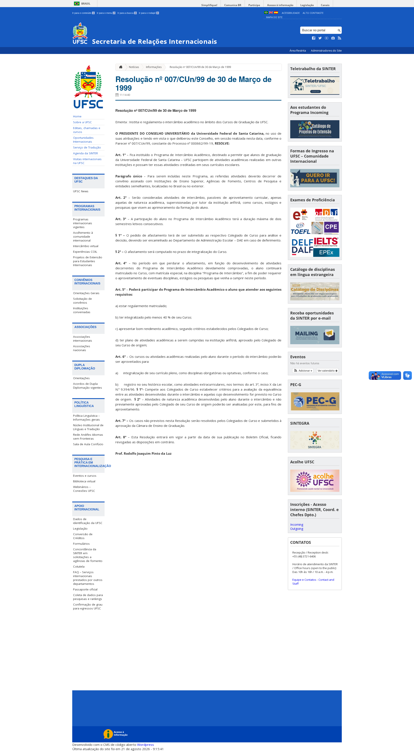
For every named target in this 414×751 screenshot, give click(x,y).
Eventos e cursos (84, 476)
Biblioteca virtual (84, 481)
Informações (154, 67)
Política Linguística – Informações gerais (86, 417)
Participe (254, 5)
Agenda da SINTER (85, 153)
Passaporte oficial (85, 589)
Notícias (134, 67)
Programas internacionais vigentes (82, 223)
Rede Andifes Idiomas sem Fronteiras (88, 436)
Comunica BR (232, 5)
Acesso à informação (280, 5)
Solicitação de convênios (82, 301)
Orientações (81, 378)
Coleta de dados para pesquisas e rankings (88, 597)
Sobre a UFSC (82, 122)
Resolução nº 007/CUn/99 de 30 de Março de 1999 (200, 67)
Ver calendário (326, 370)
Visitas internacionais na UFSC (87, 161)
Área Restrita (298, 50)
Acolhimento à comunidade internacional (83, 236)
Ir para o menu (106, 13)
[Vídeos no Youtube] (326, 38)
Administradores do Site (326, 50)
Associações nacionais (81, 348)
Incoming (296, 524)
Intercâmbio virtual (85, 246)
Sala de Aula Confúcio (88, 444)
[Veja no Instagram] (333, 38)
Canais (325, 5)
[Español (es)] (276, 12)
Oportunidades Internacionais (83, 140)
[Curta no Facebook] (313, 38)
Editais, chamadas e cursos (86, 130)
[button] (302, 370)
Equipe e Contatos (304, 580)
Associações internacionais (82, 338)
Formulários (81, 544)
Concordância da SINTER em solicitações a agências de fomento (87, 555)
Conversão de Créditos (83, 536)
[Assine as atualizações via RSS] (339, 38)
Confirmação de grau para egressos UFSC (87, 606)
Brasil (85, 3)
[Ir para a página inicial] (120, 67)
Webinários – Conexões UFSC (84, 489)
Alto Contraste (313, 12)
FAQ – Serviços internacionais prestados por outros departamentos (87, 578)
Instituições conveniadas (81, 310)
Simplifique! (209, 5)
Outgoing (296, 529)
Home (77, 116)
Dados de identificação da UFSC (87, 521)
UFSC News (80, 191)
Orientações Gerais (86, 293)
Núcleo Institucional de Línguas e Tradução (88, 427)
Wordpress (145, 744)
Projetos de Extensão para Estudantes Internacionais (87, 261)
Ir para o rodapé (148, 13)
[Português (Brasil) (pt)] (266, 12)
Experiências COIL (85, 252)
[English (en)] (271, 12)
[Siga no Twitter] (320, 38)
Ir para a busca (127, 13)
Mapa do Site (274, 17)
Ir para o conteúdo (83, 13)
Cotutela (79, 566)
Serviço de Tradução (87, 147)
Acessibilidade (291, 12)
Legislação (307, 5)
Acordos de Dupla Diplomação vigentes (87, 386)
